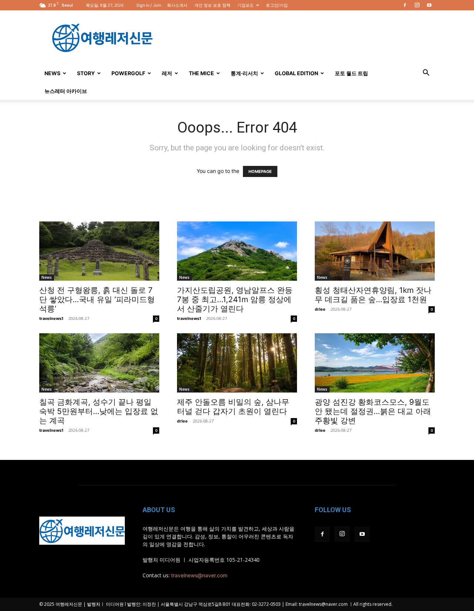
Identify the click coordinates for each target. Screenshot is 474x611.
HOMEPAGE (260, 171)
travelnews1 (51, 318)
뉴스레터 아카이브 (65, 91)
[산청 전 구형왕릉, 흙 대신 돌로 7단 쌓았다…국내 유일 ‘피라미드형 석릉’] (99, 251)
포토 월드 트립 (351, 73)
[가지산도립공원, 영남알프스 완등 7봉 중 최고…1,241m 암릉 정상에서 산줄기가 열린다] (237, 251)
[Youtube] (429, 5)
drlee (320, 309)
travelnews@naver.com (199, 575)
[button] (426, 73)
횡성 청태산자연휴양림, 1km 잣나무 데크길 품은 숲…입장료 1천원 (373, 295)
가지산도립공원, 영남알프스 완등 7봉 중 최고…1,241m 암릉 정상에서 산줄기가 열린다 (235, 299)
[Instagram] (417, 5)
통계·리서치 (244, 73)
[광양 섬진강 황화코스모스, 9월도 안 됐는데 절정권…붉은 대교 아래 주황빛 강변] (375, 363)
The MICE (201, 73)
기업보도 (245, 5)
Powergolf (128, 73)
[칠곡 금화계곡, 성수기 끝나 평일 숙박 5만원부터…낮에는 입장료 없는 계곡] (99, 363)
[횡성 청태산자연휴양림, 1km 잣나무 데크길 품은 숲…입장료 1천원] (375, 251)
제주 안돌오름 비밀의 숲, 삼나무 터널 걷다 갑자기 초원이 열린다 (233, 406)
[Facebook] (404, 5)
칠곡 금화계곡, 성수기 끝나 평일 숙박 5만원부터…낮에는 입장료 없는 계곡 (98, 411)
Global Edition (296, 73)
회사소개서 (177, 5)
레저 (167, 73)
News (52, 73)
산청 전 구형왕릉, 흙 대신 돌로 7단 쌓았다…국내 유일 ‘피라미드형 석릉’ (97, 299)
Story (86, 73)
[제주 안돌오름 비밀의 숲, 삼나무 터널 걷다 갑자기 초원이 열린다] (237, 363)
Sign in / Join (148, 5)
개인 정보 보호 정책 (212, 5)
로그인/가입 (277, 5)
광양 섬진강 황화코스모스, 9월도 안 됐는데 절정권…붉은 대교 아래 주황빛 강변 (373, 411)
